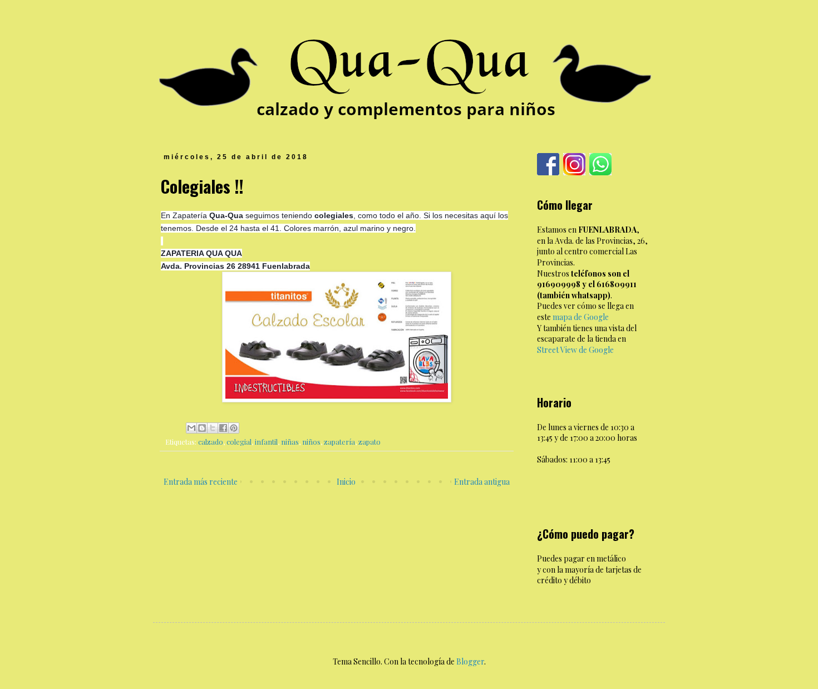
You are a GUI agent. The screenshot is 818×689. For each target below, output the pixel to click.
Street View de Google (575, 349)
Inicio (346, 481)
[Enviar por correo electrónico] (191, 428)
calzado (210, 441)
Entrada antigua (482, 481)
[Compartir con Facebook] (223, 428)
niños (311, 441)
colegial (239, 441)
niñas (290, 441)
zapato (369, 441)
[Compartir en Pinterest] (233, 428)
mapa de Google (581, 317)
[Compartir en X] (212, 428)
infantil (266, 441)
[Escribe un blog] (202, 428)
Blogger (470, 661)
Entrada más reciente (201, 481)
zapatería (339, 441)
